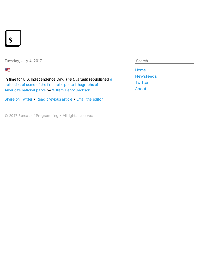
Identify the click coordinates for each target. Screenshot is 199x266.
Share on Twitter (18, 99)
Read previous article (54, 99)
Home (140, 70)
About (140, 88)
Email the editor (89, 99)
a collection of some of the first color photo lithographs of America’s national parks (58, 84)
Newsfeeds (146, 76)
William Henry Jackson (71, 90)
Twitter (142, 82)
